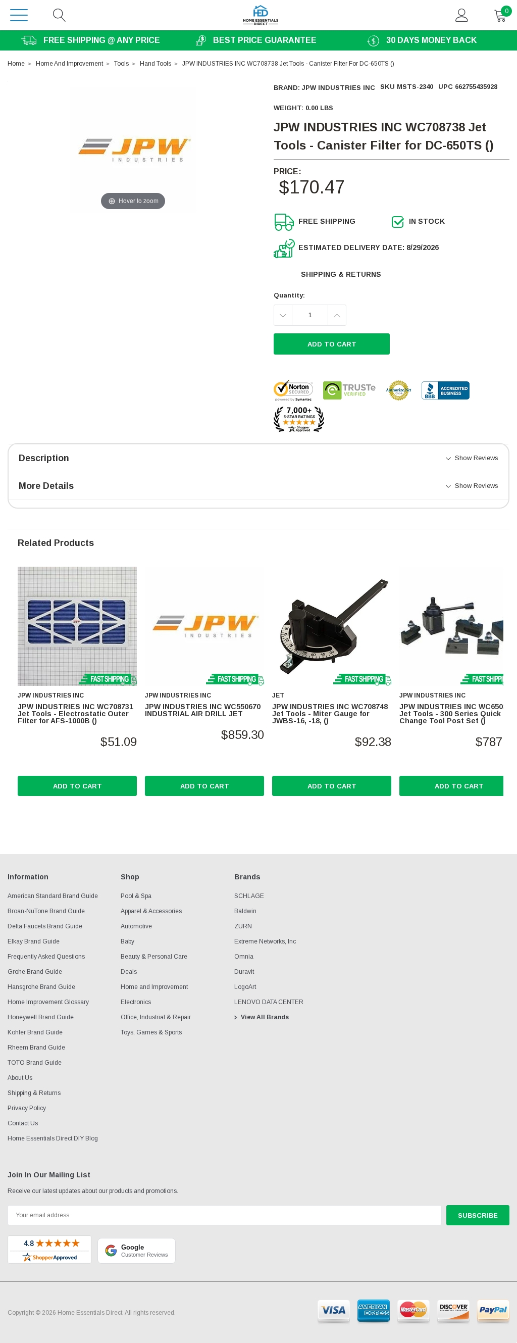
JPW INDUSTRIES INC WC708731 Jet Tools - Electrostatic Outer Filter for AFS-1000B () (75, 714)
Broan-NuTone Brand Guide (46, 911)
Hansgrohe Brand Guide (41, 986)
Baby (127, 941)
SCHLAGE (249, 896)
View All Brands (265, 1017)
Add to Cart (77, 786)
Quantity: (289, 295)
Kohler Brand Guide (35, 1032)
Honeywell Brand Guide (41, 1017)
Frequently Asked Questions (46, 956)
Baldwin (245, 911)
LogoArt (245, 986)
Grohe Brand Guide (35, 971)
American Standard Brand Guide (53, 896)
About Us (20, 1077)
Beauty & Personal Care (154, 956)
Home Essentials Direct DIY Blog (53, 1138)
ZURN (243, 926)
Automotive (136, 926)
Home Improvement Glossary (48, 1002)
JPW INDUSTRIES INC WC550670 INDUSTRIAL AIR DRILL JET (203, 710)
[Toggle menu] (19, 15)
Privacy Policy (27, 1108)
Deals (129, 971)
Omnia (243, 956)
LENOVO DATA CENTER (268, 1002)
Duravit (244, 971)
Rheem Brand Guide (36, 1047)
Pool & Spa (136, 896)
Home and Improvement (154, 986)
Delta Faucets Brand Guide (45, 926)
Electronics (136, 1002)
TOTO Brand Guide (35, 1062)
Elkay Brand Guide (34, 941)
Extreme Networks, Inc (265, 941)
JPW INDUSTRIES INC (338, 87)
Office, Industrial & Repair (156, 1017)
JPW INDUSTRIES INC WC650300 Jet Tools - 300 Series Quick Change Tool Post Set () (457, 714)
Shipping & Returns (341, 274)
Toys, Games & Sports (151, 1032)
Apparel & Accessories (151, 911)
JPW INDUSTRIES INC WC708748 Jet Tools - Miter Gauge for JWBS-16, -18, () (330, 714)
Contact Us (23, 1123)
